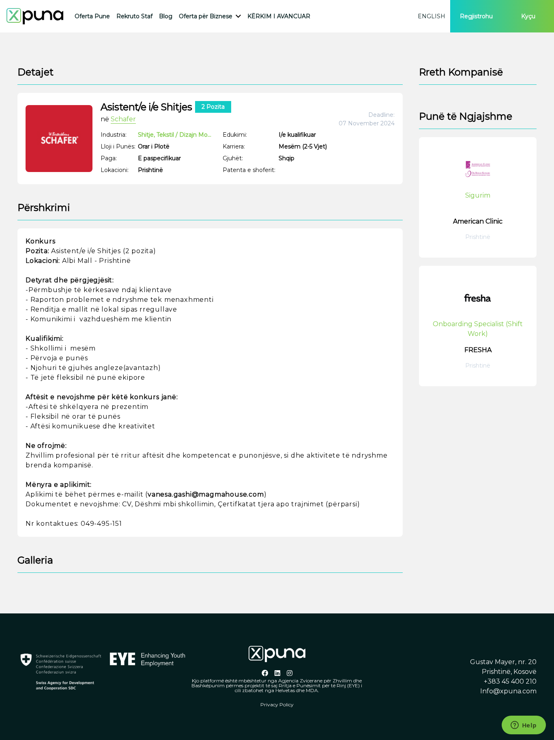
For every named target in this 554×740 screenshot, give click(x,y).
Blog (165, 16)
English (431, 16)
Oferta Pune (92, 16)
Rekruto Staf (134, 16)
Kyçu (528, 16)
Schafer (123, 119)
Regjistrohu (476, 16)
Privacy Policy (277, 704)
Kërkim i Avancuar (278, 16)
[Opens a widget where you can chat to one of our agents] (523, 726)
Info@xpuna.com (508, 691)
